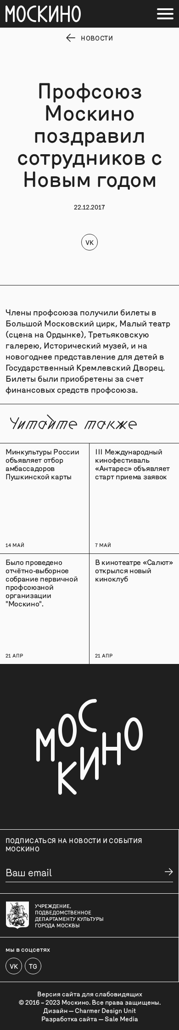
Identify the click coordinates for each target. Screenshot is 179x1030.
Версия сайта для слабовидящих (89, 993)
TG (33, 966)
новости (97, 38)
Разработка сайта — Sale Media (89, 1018)
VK (89, 242)
